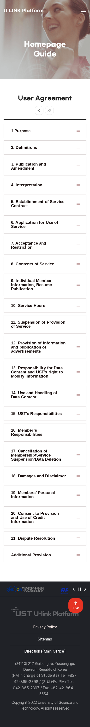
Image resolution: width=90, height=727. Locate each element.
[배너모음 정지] (79, 589)
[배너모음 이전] (74, 589)
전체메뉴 (83, 11)
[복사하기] (49, 110)
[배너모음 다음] (85, 589)
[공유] (39, 110)
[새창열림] (25, 589)
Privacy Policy (45, 627)
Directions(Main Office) (45, 651)
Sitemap (45, 639)
